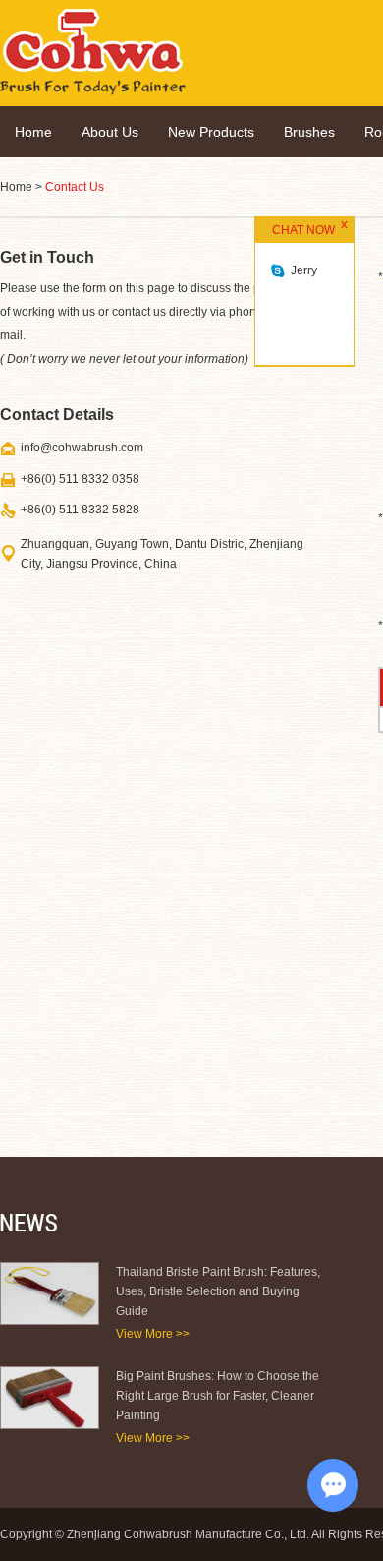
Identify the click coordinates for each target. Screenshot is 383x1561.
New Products (211, 132)
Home (33, 132)
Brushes (309, 132)
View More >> (153, 1334)
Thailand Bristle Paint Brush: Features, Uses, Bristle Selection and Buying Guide (218, 1291)
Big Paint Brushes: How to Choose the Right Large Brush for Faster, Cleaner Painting (217, 1395)
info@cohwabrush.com (82, 447)
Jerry (304, 270)
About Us (110, 132)
